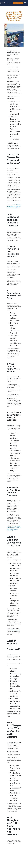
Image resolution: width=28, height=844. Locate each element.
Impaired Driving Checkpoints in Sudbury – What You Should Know (14, 206)
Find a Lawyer (15, 630)
